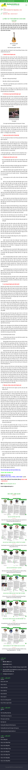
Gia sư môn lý (14, 685)
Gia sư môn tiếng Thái (14, 755)
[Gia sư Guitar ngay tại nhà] (14, 557)
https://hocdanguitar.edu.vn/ (9, 483)
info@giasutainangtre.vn (8, 673)
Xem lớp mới (14, 722)
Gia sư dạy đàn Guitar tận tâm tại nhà (14, 593)
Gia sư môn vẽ (14, 697)
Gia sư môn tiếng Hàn (14, 746)
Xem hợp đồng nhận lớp (14, 713)
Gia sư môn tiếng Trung (14, 749)
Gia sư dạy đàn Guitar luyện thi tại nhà (14, 542)
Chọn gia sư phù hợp (14, 719)
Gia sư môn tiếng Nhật (14, 761)
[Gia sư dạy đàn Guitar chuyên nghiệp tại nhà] (14, 608)
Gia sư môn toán (14, 682)
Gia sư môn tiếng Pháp (14, 743)
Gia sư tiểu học (14, 691)
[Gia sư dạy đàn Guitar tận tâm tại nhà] (14, 583)
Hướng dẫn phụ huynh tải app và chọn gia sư (14, 728)
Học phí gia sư (14, 716)
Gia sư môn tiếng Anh (14, 740)
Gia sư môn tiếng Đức (14, 752)
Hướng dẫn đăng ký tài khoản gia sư (14, 725)
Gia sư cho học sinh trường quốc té (14, 700)
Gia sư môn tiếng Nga (14, 731)
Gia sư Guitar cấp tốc (14, 516)
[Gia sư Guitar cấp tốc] (14, 506)
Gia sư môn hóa (14, 688)
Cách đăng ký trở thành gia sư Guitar (14, 645)
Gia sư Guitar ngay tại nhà (14, 567)
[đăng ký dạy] (10, 5)
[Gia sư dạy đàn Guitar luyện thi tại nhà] (14, 532)
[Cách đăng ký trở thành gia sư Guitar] (14, 635)
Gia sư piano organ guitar (14, 703)
